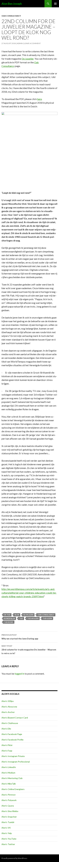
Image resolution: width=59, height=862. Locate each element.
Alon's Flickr (7, 745)
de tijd (7, 615)
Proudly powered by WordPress (14, 858)
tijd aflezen (33, 618)
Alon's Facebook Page (12, 734)
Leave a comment (32, 43)
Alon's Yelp (7, 833)
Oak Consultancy (11, 16)
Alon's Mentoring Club (12, 778)
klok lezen (28, 615)
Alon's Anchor (8, 712)
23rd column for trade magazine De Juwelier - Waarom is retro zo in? (29, 650)
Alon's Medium (8, 772)
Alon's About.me (9, 706)
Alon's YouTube (9, 838)
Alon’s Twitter (8, 844)
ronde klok (9, 618)
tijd (21, 618)
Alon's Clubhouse (10, 723)
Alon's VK (6, 827)
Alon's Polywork (9, 800)
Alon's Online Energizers (13, 789)
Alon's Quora (8, 805)
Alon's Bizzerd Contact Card (15, 717)
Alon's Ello (6, 728)
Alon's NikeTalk (9, 783)
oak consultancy (46, 615)
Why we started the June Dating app (20, 637)
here (39, 99)
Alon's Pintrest (9, 794)
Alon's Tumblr (8, 822)
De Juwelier (28, 58)
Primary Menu (55, 3)
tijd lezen (47, 618)
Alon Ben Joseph (12, 3)
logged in (19, 673)
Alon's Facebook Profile (12, 739)
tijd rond (8, 622)
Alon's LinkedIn (9, 767)
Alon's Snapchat (9, 816)
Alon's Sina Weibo (10, 811)
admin (20, 43)
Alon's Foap (7, 750)
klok (17, 615)
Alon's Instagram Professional (16, 761)
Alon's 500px (8, 701)
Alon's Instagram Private (13, 756)
